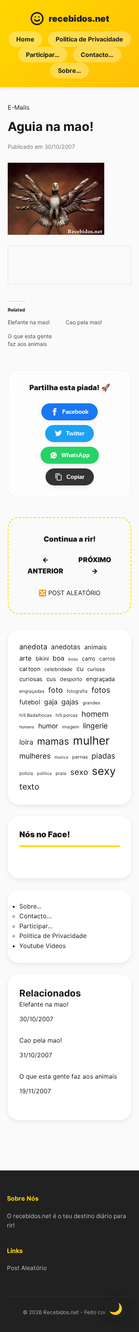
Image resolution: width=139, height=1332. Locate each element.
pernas (80, 757)
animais (95, 647)
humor (48, 726)
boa (58, 658)
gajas (70, 701)
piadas (103, 756)
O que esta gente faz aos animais (68, 1076)
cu (79, 669)
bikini (42, 658)
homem (94, 714)
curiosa (96, 669)
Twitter (75, 433)
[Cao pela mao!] (95, 322)
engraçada (100, 679)
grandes (91, 703)
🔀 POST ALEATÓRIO (69, 593)
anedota (33, 646)
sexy (104, 771)
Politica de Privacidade (89, 39)
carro (88, 658)
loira (26, 742)
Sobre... (30, 906)
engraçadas (31, 691)
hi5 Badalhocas (35, 715)
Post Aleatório (27, 1268)
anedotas (65, 647)
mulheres (35, 756)
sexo (79, 772)
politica (44, 773)
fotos (101, 690)
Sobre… (69, 70)
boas (73, 659)
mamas (53, 741)
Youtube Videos (42, 946)
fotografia (77, 691)
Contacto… (97, 55)
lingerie (95, 725)
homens (26, 727)
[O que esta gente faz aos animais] (37, 340)
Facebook (75, 411)
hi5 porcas (67, 715)
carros (107, 659)
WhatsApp (75, 455)
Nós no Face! (44, 834)
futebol (29, 702)
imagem (70, 727)
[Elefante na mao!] (37, 322)
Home (25, 39)
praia (61, 773)
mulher (91, 740)
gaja (51, 702)
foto (55, 690)
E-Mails (18, 107)
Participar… (42, 55)
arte (25, 658)
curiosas (30, 679)
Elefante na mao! (43, 1004)
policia (26, 773)
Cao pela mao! (40, 1040)
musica (61, 757)
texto (29, 786)
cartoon (30, 669)
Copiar (75, 476)
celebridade (58, 669)
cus (51, 679)
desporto (71, 679)
